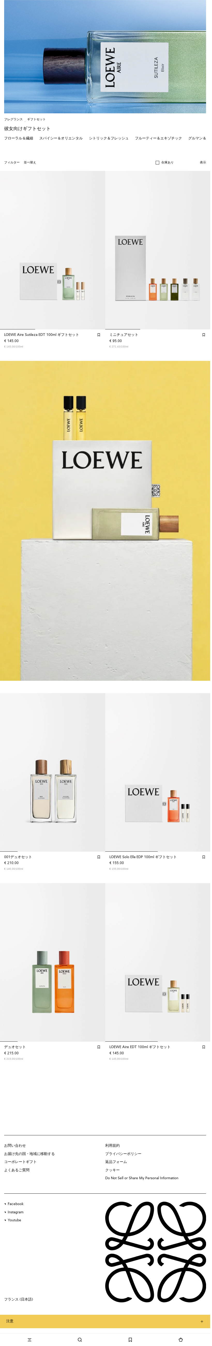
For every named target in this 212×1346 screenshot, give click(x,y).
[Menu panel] (29, 1340)
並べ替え (30, 162)
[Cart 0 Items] (181, 1340)
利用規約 (112, 1145)
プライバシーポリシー (123, 1154)
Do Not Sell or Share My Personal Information (141, 1178)
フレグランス (13, 119)
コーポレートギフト (20, 1162)
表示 (203, 162)
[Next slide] (201, 521)
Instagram (16, 1212)
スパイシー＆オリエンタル (61, 138)
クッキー (112, 1170)
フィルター (12, 162)
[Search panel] (80, 1340)
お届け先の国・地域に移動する (29, 1154)
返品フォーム (116, 1162)
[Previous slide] (9, 521)
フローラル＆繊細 (18, 138)
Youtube (14, 1220)
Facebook (16, 1204)
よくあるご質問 (16, 1170)
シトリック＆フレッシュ (109, 138)
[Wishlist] (130, 1340)
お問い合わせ (15, 1145)
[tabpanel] (106, 520)
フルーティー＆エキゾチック (158, 138)
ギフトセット (36, 119)
